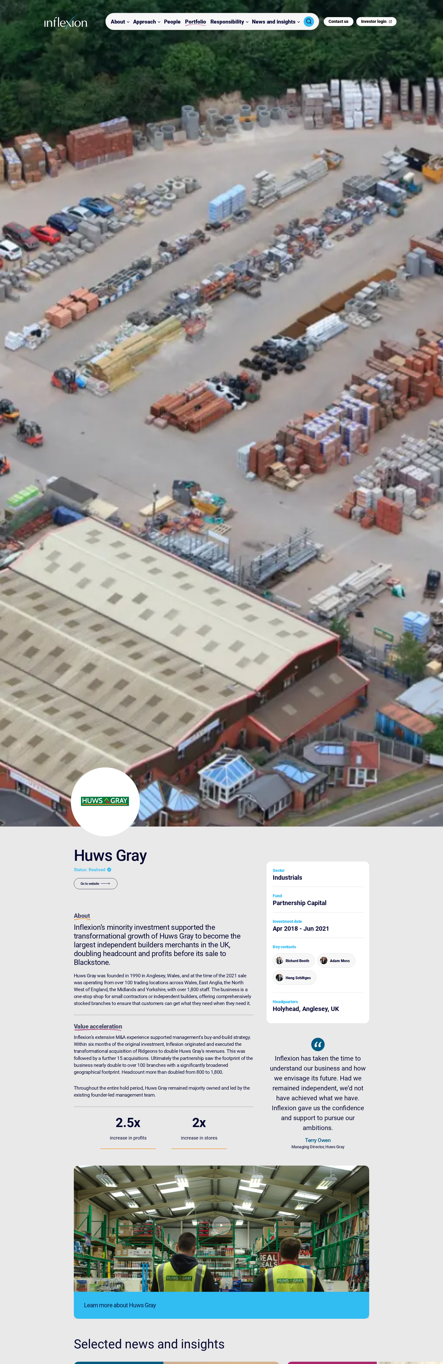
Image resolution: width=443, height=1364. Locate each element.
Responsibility (227, 21)
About (118, 21)
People (172, 21)
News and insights (273, 21)
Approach (144, 21)
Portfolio (195, 21)
